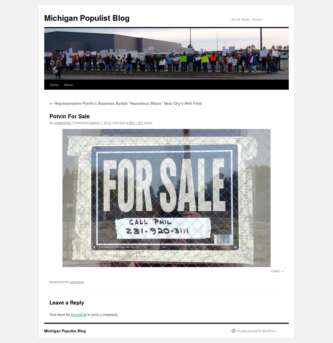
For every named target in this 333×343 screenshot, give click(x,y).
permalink (77, 282)
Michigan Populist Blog (87, 17)
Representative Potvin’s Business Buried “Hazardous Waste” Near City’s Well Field (125, 103)
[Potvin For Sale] (166, 198)
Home (54, 84)
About (68, 84)
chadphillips (62, 122)
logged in (78, 314)
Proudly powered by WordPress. (257, 331)
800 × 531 (136, 122)
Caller (275, 271)
